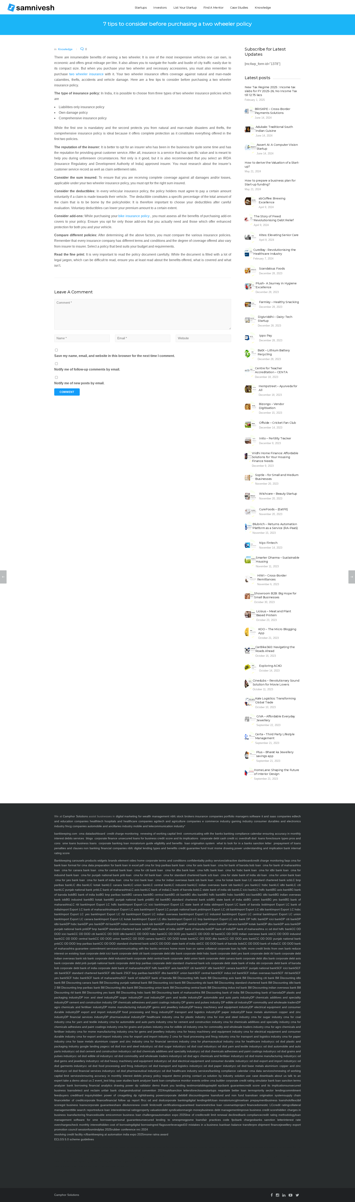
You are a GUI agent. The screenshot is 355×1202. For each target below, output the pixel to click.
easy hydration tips (158, 1147)
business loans (86, 843)
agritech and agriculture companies (177, 821)
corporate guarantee (100, 1105)
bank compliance (250, 1114)
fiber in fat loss (281, 1157)
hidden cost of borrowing (116, 1124)
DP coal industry (150, 997)
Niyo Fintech (268, 543)
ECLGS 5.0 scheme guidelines (74, 1139)
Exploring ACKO (270, 666)
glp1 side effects (146, 1162)
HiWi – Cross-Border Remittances (272, 577)
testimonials (193, 1085)
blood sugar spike (172, 1147)
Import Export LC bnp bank (192, 919)
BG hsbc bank (231, 894)
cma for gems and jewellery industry (151, 1031)
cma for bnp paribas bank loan (165, 865)
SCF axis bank (174, 968)
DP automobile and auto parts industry (224, 997)
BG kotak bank (100, 899)
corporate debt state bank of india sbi (235, 963)
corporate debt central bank (151, 958)
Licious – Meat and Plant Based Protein (273, 613)
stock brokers (185, 816)
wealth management (156, 816)
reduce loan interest (108, 1110)
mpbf (167, 1090)
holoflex (291, 1100)
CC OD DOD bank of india (260, 943)
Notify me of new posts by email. (79, 383)
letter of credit (73, 1100)
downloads (265, 1075)
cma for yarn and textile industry (86, 1022)
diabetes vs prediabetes (195, 1162)
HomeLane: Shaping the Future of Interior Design (276, 772)
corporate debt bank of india (78, 968)
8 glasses (122, 1147)
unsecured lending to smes (159, 1119)
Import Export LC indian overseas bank (159, 914)
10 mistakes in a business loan (204, 1124)
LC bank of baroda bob (183, 889)
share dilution (122, 1105)
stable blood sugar (164, 1157)
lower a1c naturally (220, 1157)
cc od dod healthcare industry (177, 1070)
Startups (141, 7)
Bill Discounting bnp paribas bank (78, 987)
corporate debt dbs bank (258, 958)
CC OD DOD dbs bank (209, 938)
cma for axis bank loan (201, 865)
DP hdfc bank (254, 919)
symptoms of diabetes (284, 1147)
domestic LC (264, 1105)
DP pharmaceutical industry (122, 1017)
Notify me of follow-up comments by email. (87, 369)
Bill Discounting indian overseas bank (271, 987)
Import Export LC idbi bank (253, 909)
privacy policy (151, 1075)
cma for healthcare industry (253, 1041)
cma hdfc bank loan (210, 870)
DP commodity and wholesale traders (272, 1002)
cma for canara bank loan (79, 870)
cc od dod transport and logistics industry (172, 1066)
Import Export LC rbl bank (115, 914)
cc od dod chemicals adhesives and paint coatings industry (235, 1051)
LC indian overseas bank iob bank (217, 885)
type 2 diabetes (146, 1147)
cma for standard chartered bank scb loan (191, 875)
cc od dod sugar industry (166, 1046)
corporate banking (110, 843)
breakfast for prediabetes (69, 1162)
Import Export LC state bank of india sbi (188, 904)
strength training (269, 1157)
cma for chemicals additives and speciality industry (256, 1022)
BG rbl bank (158, 899)
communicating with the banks (203, 833)
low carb (57, 1157)
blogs (89, 838)
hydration (80, 1147)
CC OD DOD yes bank (178, 934)
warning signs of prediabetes (64, 1172)
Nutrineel (57, 1147)
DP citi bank (289, 919)
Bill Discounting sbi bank (197, 982)
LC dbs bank (80, 885)
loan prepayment (254, 1100)
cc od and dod (154, 1100)
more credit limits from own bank (269, 948)
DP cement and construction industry (88, 1002)
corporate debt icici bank (101, 953)
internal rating (129, 1110)
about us (280, 1075)
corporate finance (106, 838)
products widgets (95, 860)
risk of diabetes (94, 1152)
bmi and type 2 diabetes (206, 1147)
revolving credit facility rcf (70, 1134)
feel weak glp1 (79, 1157)
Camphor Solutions (75, 816)
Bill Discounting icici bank (164, 982)
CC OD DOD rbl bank (207, 934)
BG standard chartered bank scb (189, 899)
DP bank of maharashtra (248, 929)
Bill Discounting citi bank (257, 978)
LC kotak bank (98, 885)
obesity (85, 1152)
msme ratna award (156, 1134)
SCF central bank (206, 973)
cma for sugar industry (266, 1017)
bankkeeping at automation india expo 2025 (115, 1134)
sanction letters (181, 1090)
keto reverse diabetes (243, 1147)
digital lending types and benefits (155, 848)
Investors (160, 7)
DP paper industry (228, 1012)
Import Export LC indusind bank (207, 914)
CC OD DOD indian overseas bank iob (246, 934)
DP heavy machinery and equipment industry (219, 1007)
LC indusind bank (182, 885)
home (173, 948)
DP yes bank (92, 924)
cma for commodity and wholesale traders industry (230, 1026)
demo (155, 1085)
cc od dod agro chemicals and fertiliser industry (210, 1056)
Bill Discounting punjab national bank (123, 982)
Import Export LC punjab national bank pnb (174, 909)
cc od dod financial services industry (88, 1070)
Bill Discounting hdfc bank (189, 978)
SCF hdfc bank (155, 968)
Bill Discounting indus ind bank (227, 987)
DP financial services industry (84, 1017)
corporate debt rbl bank (265, 953)
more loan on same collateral (197, 948)
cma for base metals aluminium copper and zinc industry (103, 1041)
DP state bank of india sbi (163, 929)
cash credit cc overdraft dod (238, 838)
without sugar (113, 1147)
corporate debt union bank (187, 958)
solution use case (245, 1075)
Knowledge (263, 7)
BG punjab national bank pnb (130, 899)
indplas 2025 (103, 1129)
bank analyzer (141, 1080)
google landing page (93, 1046)
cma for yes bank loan (70, 880)
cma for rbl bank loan (148, 875)
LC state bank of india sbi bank (218, 889)
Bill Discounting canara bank (80, 982)
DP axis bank (288, 924)
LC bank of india (157, 889)
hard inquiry (85, 1095)
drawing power (154, 1095)
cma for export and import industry (98, 1036)
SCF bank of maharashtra (103, 978)
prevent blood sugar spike (234, 1162)
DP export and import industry (96, 1012)
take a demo (71, 1080)
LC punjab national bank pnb (79, 889)
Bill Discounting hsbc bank (133, 992)
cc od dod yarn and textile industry (237, 1046)
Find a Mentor (213, 7)
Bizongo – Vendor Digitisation (271, 406)
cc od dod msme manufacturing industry (267, 1056)
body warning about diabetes (72, 1152)
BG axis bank (280, 889)
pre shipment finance (266, 1124)
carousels (77, 860)
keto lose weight (257, 1147)
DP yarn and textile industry (179, 997)
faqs (287, 860)
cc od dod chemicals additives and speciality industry (163, 1051)
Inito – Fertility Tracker (275, 438)
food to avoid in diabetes (188, 1157)
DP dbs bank (271, 924)
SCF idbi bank (210, 968)
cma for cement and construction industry (194, 1022)
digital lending (197, 1100)
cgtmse (238, 1100)
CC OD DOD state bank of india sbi (177, 943)
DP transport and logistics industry (192, 1012)
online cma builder (212, 1080)
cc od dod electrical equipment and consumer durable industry (205, 1061)
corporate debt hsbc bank (199, 953)
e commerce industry (216, 821)
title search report (83, 1110)
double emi (103, 1114)
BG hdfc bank (213, 894)
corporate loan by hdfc (232, 948)
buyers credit (68, 1095)
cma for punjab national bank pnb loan (106, 875)
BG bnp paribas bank (114, 894)
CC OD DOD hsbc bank (147, 934)
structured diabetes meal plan (88, 1167)
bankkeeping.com (65, 833)
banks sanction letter (269, 1119)
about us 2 (87, 1080)
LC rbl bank (79, 904)
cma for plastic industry (188, 1017)
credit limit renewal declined (220, 1114)
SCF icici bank (285, 968)
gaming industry (242, 821)
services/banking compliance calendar (222, 1070)
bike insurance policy (133, 216)
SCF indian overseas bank (260, 973)
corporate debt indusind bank (113, 958)
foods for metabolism (205, 1157)
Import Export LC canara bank (80, 919)
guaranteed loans (191, 1105)
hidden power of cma (108, 1095)
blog (111, 1080)
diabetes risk (183, 1147)
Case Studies (239, 7)
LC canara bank (119, 885)
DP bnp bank (95, 929)
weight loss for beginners (131, 1162)
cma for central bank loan (115, 870)
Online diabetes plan (120, 1157)
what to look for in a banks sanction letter (244, 843)
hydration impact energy (93, 1147)
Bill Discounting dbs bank (116, 987)
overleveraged (174, 1124)
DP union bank (213, 924)
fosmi (91, 1129)
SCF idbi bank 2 (114, 973)
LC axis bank (138, 889)
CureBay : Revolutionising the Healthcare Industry (274, 252)
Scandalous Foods (272, 268)
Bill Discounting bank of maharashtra (175, 992)
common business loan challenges (133, 1114)
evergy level (193, 1147)
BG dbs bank (195, 894)
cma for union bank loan (284, 875)
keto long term (135, 1147)
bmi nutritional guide (107, 1152)
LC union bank (139, 885)
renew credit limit (143, 1105)
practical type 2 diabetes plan (176, 1162)
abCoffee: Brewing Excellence (272, 200)
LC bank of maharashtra (114, 889)
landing (179, 1085)
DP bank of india (221, 929)
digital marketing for (129, 816)
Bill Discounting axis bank (224, 978)
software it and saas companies (270, 816)
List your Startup (185, 7)
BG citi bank (179, 894)
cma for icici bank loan (138, 880)
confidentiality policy (199, 860)
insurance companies (209, 816)
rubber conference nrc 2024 (130, 1129)
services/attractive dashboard (232, 860)
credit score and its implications (178, 838)
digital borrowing (143, 1124)
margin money (192, 1110)
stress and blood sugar (287, 1162)
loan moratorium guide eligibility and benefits (152, 843)
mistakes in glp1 (67, 1157)
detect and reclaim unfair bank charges (101, 1090)
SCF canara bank (231, 968)
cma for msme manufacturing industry (101, 1031)
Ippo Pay (265, 335)
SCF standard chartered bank (84, 973)
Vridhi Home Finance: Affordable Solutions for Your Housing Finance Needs (275, 457)
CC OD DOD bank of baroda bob (221, 943)
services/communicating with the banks (132, 948)
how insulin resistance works (214, 1162)
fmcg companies (76, 826)
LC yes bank (248, 885)
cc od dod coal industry (198, 1046)
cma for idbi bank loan (274, 870)
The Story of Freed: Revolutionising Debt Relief (273, 218)
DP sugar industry (126, 997)
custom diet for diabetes (108, 1167)
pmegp (183, 1119)
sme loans (69, 843)
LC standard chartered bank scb (269, 880)
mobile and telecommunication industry (158, 826)
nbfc (173, 816)
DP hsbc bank (75, 924)
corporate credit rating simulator (246, 1080)
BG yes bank (276, 899)
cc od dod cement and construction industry (100, 1051)
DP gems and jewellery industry (168, 1007)
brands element (117, 860)
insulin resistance (270, 1147)
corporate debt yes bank (233, 953)
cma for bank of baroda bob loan (239, 865)
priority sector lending (270, 1090)
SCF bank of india (133, 978)
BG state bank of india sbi (229, 899)
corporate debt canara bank (223, 958)
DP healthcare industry (156, 1017)
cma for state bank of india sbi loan (244, 875)
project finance (246, 1105)
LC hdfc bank (263, 889)
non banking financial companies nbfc (108, 848)
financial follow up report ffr (124, 1100)
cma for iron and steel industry (227, 1017)
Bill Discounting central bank (187, 987)
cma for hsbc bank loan (241, 870)
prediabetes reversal (124, 1167)
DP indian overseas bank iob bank (138, 924)
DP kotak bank (253, 924)
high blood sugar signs (86, 1162)
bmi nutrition (230, 1147)
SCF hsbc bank (76, 978)
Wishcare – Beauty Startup (278, 494)
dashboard (98, 833)
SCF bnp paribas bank (140, 973)
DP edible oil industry (234, 1002)
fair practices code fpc (219, 1119)
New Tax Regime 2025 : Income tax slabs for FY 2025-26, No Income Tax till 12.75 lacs (271, 91)
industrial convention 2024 (146, 1090)
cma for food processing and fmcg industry (200, 1036)
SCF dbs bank (164, 973)
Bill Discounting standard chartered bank (240, 982)
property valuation (150, 1110)
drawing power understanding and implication (253, 848)
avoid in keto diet (141, 1152)
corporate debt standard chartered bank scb (180, 963)
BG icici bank (249, 894)
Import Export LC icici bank (142, 904)
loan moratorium (223, 1100)
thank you (167, 1085)
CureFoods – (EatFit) (273, 509)
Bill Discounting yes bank (98, 992)
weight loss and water (104, 1157)
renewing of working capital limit (161, 833)
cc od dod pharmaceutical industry (135, 1070)
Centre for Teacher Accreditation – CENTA (271, 370)
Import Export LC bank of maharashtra (85, 909)
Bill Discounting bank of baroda (261, 992)
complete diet (152, 1157)
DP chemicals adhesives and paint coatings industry (146, 1002)
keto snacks (119, 1152)
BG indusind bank (78, 899)
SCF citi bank (192, 968)
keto (127, 1147)
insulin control (220, 1147)
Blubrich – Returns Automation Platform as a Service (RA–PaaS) (275, 526)
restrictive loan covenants (220, 1105)
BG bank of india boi (86, 894)
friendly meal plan (159, 1162)
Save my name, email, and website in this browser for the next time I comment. (114, 356)
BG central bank (160, 894)
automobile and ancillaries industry (110, 826)
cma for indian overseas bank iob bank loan (184, 880)
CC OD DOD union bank (111, 938)
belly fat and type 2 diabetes (253, 1162)
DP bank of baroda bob (195, 929)
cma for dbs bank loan (180, 870)
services (78, 838)
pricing (186, 1075)
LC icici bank (246, 889)
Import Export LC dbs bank (156, 919)
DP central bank (193, 924)
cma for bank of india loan (104, 880)
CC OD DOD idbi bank (117, 934)
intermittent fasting (101, 1162)
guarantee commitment (90, 948)
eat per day (175, 1157)
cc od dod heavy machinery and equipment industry (130, 1061)
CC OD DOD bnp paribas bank (79, 943)
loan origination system (199, 843)
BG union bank (257, 899)
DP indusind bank (171, 924)
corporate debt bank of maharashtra (121, 968)
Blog (63, 1147)
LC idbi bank (284, 885)
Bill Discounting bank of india (219, 992)
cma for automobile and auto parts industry (137, 1022)
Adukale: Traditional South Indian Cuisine (274, 129)
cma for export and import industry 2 (146, 1036)
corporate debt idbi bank (166, 953)
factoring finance (85, 1114)
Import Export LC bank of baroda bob (240, 904)
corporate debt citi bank (134, 953)
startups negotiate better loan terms (230, 1090)
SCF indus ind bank (230, 973)
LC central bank (160, 885)
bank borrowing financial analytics (88, 1085)
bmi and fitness (129, 1152)
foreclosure (198, 1090)
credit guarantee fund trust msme (200, 848)
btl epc (218, 1085)
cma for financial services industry (165, 1041)
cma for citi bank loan (148, 870)
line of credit (194, 1114)
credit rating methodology (278, 1114)
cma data (85, 833)
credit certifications (167, 1105)
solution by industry (219, 1075)
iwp (211, 1085)
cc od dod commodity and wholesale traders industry (144, 1056)
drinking (105, 1147)
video (132, 860)
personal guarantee (126, 1119)
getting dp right (133, 1095)
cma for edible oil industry (180, 1026)
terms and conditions (172, 860)
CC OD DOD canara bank (145, 938)
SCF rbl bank (286, 973)
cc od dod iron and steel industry (128, 1046)
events (195, 1080)
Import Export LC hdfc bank (105, 904)
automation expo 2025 (171, 1114)
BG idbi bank (266, 894)
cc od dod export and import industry (270, 1061)
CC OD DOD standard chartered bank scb (126, 943)
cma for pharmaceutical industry (211, 1041)
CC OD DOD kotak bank (178, 938)
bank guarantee (233, 1085)
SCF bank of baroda (158, 978)
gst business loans (73, 1105)
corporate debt (209, 838)
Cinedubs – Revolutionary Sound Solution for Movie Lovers (276, 682)
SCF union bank (184, 973)
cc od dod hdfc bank (278, 929)
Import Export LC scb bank (227, 919)
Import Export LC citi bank (219, 909)
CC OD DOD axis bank (240, 938)
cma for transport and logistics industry (255, 1036)
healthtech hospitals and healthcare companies (121, 821)
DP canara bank (233, 924)
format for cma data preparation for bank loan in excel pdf (105, 865)
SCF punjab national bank (259, 968)
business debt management (220, 1110)
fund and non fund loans (235, 1095)
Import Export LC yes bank (79, 914)
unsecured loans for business (137, 838)
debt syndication (172, 1110)
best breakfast (246, 1157)
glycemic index (257, 1157)
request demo (171, 1075)
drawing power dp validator (131, 1085)
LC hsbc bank (266, 885)
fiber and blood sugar (271, 1162)
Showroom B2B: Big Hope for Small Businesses (275, 595)
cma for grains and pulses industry (140, 1026)
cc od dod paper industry (216, 1066)
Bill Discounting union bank (151, 987)
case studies (123, 1080)
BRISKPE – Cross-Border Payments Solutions (272, 111)
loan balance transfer (239, 1124)
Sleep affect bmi (70, 1147)
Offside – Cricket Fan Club (277, 423)
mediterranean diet (234, 1157)
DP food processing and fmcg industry (143, 1012)
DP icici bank (272, 919)
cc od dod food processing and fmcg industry (114, 1066)
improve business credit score (257, 1110)
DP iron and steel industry (96, 997)
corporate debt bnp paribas (133, 963)
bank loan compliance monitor (171, 1080)
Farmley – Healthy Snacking (279, 302)
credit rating (281, 1105)
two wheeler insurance (86, 74)
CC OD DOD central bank (78, 938)
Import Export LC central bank (248, 914)
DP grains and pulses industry (200, 1002)
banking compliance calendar (243, 833)
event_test (101, 1080)
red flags (160, 1124)
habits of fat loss (90, 1157)
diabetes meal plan (71, 1167)
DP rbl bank (108, 924)
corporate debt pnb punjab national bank (88, 963)
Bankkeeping (62, 860)
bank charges (244, 1119)
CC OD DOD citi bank (88, 934)
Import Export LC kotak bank (119, 919)
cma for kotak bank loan (231, 880)
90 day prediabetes (115, 1162)
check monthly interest (85, 1124)
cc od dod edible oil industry (92, 1056)
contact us (198, 1075)
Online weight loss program (137, 1157)
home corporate (147, 860)
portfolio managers (236, 816)
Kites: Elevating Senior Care (279, 235)
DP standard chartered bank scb (125, 929)
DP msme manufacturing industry (125, 1007)
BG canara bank (139, 894)
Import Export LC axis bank (128, 909)
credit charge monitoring (122, 833)
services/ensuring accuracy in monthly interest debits (105, 1075)
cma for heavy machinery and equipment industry (209, 1031)
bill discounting (194, 1095)
